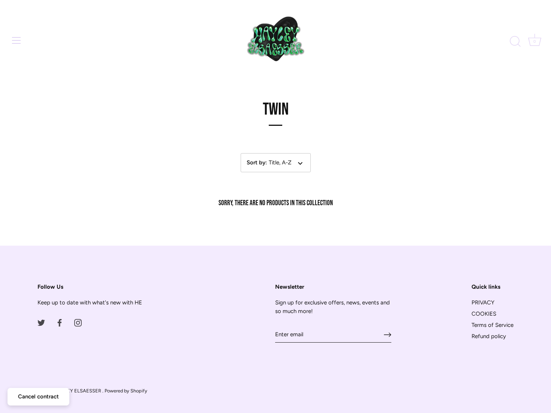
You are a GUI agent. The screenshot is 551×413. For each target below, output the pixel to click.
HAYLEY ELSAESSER (78, 391)
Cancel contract (38, 396)
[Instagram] (78, 322)
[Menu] (16, 40)
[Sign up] (387, 334)
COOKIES (484, 313)
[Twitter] (41, 322)
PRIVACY (483, 302)
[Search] (515, 41)
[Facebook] (59, 322)
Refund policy (489, 336)
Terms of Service (493, 325)
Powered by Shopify (126, 391)
